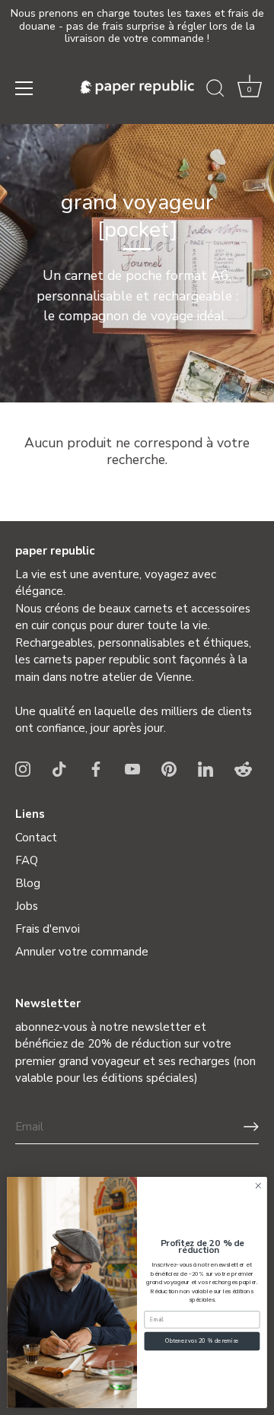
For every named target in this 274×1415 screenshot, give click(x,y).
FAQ (26, 860)
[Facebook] (96, 768)
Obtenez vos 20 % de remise (201, 1341)
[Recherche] (215, 90)
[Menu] (24, 88)
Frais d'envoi (47, 928)
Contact (36, 837)
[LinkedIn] (205, 768)
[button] (249, 90)
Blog (27, 883)
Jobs (26, 906)
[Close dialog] (258, 1186)
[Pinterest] (169, 768)
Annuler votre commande (81, 951)
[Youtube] (132, 768)
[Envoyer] (251, 1126)
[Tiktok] (59, 768)
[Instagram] (22, 768)
